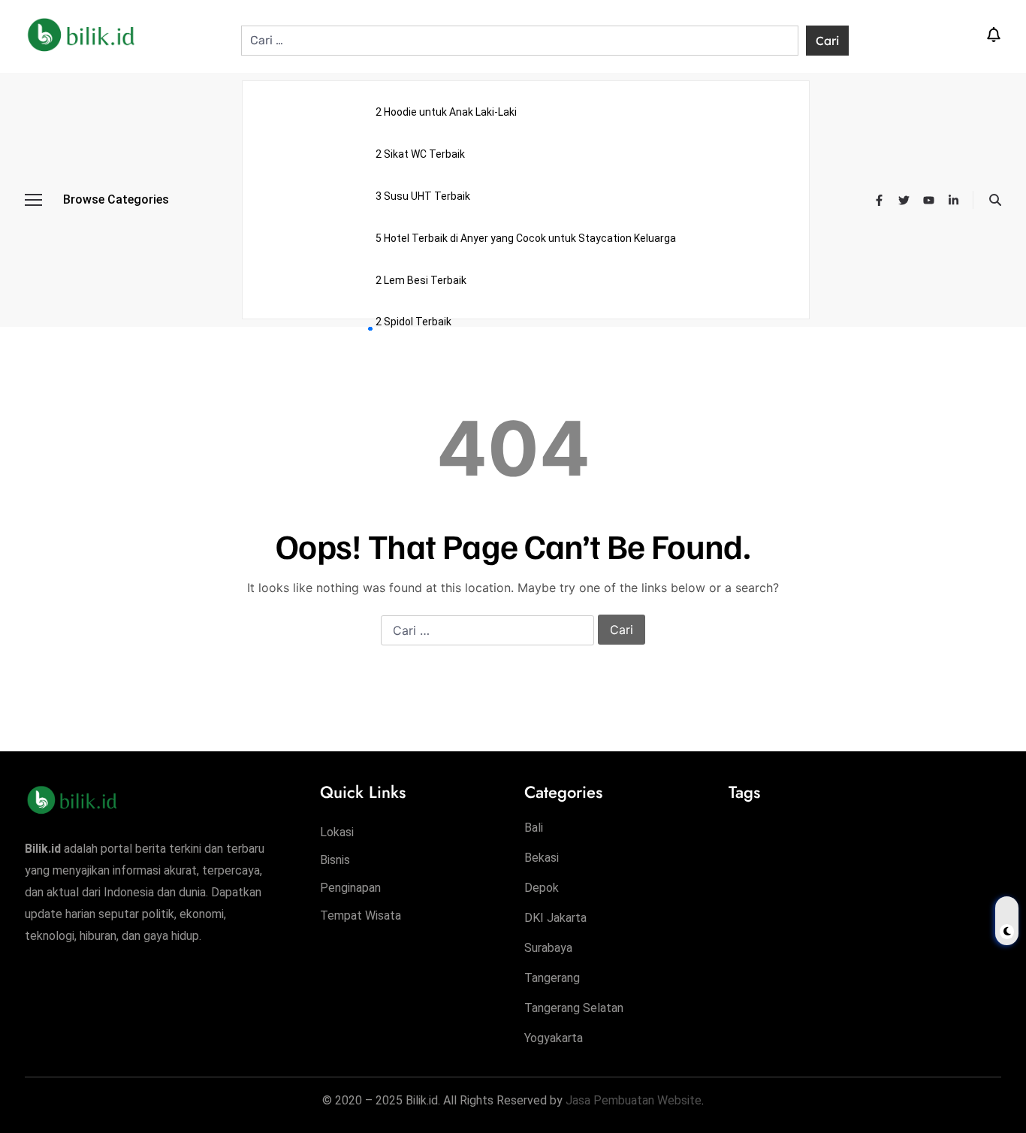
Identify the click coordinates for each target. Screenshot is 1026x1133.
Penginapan (350, 888)
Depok (541, 888)
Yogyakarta (553, 1038)
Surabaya (548, 948)
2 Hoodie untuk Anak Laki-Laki (446, 112)
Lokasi (337, 832)
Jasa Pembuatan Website (634, 1100)
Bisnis (335, 860)
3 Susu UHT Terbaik (423, 196)
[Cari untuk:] (520, 41)
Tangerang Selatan (573, 1008)
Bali (533, 827)
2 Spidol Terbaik (413, 322)
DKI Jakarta (555, 918)
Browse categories (116, 199)
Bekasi (541, 858)
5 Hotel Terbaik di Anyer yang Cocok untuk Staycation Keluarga (526, 238)
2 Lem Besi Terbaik (421, 280)
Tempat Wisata (360, 915)
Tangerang (552, 978)
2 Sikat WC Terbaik (420, 154)
